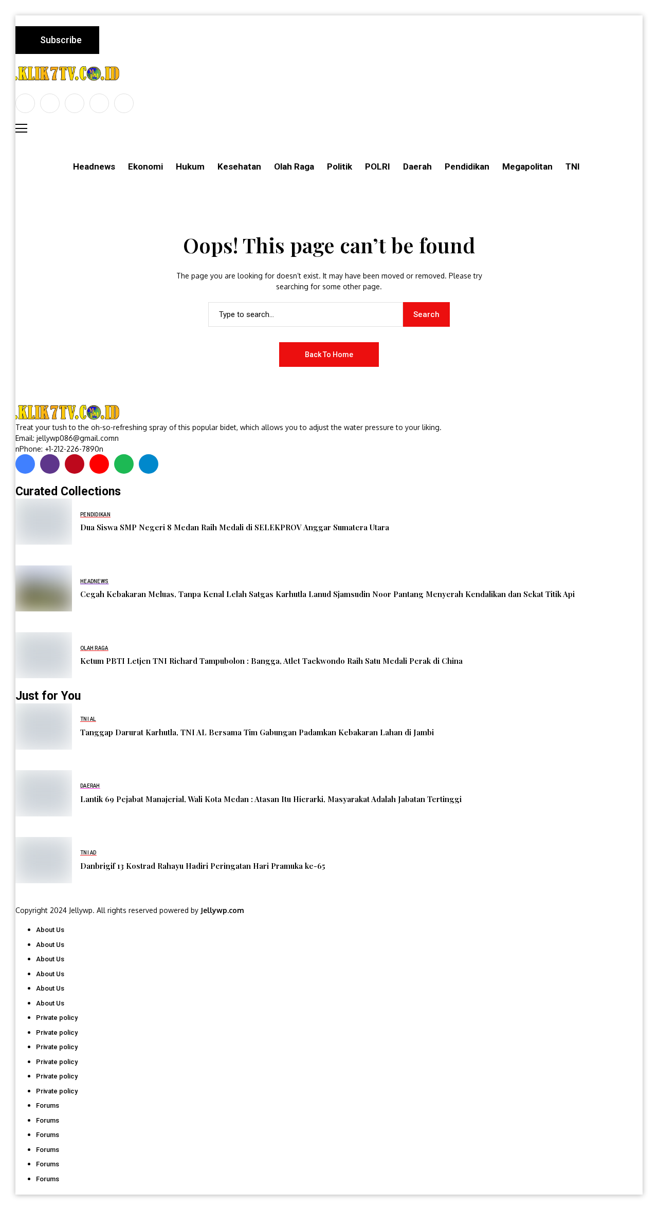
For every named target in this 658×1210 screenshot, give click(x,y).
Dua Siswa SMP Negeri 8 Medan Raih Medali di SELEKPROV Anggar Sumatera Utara (234, 527)
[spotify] (124, 464)
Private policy (57, 1017)
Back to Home (329, 354)
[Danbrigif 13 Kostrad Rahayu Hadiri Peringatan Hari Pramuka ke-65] (43, 860)
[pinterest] (99, 103)
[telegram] (148, 464)
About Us (50, 930)
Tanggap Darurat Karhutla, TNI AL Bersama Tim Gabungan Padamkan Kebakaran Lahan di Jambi (257, 732)
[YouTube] (124, 103)
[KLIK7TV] (69, 412)
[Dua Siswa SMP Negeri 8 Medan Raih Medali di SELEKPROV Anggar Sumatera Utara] (43, 521)
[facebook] (25, 103)
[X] (50, 103)
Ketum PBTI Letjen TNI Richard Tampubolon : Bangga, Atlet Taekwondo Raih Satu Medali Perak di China (271, 660)
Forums (47, 1105)
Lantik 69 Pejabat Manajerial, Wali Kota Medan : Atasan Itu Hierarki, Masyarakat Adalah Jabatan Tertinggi (271, 799)
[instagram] (74, 103)
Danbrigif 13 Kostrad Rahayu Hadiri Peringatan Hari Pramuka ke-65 (202, 865)
